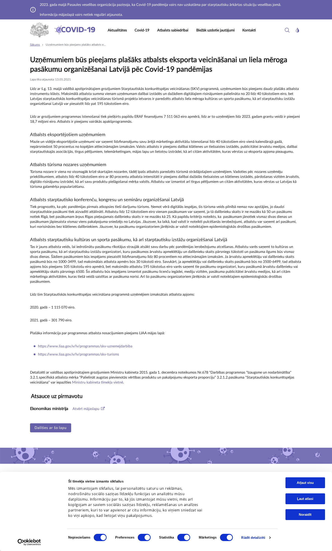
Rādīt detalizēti (253, 537)
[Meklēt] (287, 30)
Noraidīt (305, 514)
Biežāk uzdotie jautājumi (215, 30)
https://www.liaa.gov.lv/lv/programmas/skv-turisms (78, 354)
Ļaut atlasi (305, 499)
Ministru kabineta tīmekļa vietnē (97, 382)
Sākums (35, 44)
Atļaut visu (305, 483)
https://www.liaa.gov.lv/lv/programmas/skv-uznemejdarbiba (85, 346)
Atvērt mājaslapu (85, 409)
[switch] (144, 537)
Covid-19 (142, 30)
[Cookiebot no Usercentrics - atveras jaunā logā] (29, 542)
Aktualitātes (117, 30)
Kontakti (249, 30)
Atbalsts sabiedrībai (172, 30)
